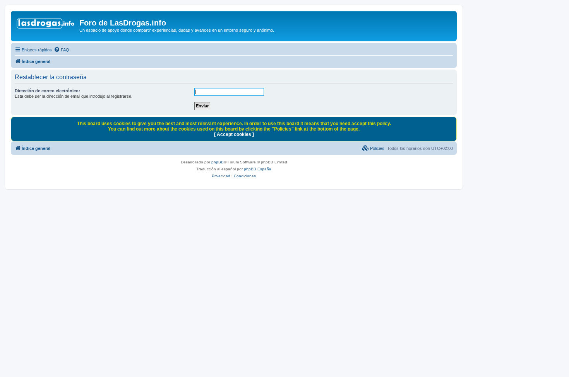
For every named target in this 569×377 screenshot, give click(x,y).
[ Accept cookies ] (234, 134)
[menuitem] (61, 49)
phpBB (217, 162)
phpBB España (257, 169)
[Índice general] (46, 25)
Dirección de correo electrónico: (47, 90)
